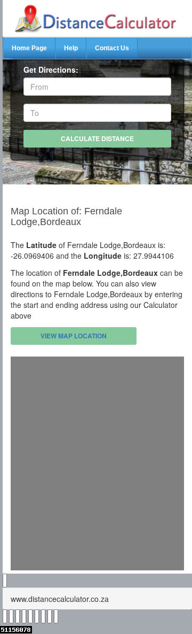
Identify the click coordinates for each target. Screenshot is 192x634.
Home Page (29, 48)
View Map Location (74, 336)
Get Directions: (50, 69)
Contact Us (112, 48)
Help (71, 48)
